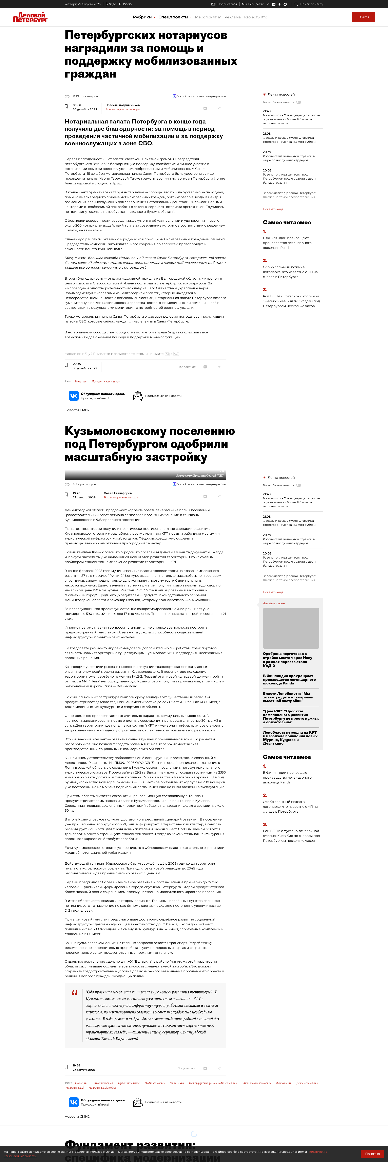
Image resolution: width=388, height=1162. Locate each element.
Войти (363, 17)
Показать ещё (273, 209)
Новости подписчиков (106, 381)
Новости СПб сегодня (102, 1088)
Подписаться (227, 4)
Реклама (233, 17)
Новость (80, 381)
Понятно (372, 1154)
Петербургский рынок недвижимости (213, 1083)
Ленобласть (283, 1083)
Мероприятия (208, 17)
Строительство (102, 1083)
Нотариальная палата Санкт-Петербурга (140, 174)
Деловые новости (307, 1083)
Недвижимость (155, 1083)
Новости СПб (75, 1088)
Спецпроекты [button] (174, 17)
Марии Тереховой (114, 178)
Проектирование (129, 1083)
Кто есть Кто (255, 17)
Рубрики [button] (143, 17)
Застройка (177, 1083)
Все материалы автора (122, 109)
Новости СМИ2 (77, 410)
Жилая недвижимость (256, 1083)
